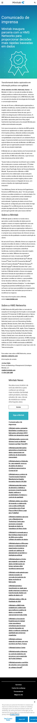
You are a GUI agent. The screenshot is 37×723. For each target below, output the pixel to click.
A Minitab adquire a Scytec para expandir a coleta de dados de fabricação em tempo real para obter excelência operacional (17, 563)
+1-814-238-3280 (7, 372)
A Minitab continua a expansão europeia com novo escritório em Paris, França (18, 641)
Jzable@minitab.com (8, 370)
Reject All (22, 719)
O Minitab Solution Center (17, 647)
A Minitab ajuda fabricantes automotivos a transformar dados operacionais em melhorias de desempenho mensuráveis (18, 452)
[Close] (34, 702)
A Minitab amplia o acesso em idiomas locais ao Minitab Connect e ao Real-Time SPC (18, 441)
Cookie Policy (14, 714)
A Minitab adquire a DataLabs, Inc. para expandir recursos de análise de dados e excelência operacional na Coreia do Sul (18, 465)
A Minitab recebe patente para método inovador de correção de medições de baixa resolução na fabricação (18, 577)
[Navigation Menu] (2, 2)
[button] (35, 2)
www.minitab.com (12, 299)
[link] (18, 685)
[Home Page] (19, 2)
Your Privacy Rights (8, 719)
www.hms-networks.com (9, 356)
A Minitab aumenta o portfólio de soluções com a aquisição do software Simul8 (18, 665)
